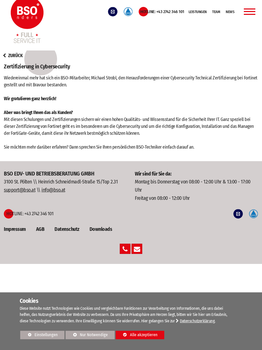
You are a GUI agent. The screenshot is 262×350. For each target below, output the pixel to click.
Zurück (15, 55)
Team (216, 11)
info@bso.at (53, 190)
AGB (40, 229)
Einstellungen (39, 335)
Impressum (15, 229)
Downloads (101, 229)
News (230, 11)
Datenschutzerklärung (197, 320)
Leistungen (198, 11)
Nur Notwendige (87, 335)
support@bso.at (19, 190)
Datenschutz (66, 229)
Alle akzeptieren (137, 334)
